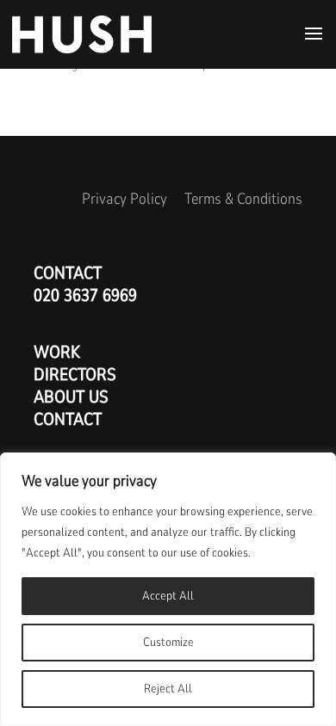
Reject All (168, 688)
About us (71, 397)
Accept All (168, 596)
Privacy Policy (124, 198)
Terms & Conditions (243, 198)
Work (57, 352)
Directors (75, 374)
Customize (168, 642)
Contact (68, 419)
